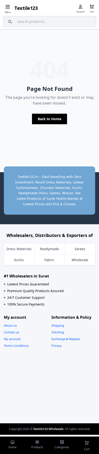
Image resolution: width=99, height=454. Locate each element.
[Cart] (91, 6)
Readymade (49, 249)
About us (10, 325)
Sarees (79, 249)
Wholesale (80, 260)
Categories (62, 447)
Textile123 (25, 8)
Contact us (11, 332)
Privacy (56, 345)
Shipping (57, 325)
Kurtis (19, 260)
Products (37, 447)
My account (12, 339)
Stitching (57, 332)
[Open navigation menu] (8, 7)
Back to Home (49, 119)
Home (12, 447)
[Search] (9, 21)
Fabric (49, 260)
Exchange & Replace (65, 339)
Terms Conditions (16, 345)
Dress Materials (19, 249)
